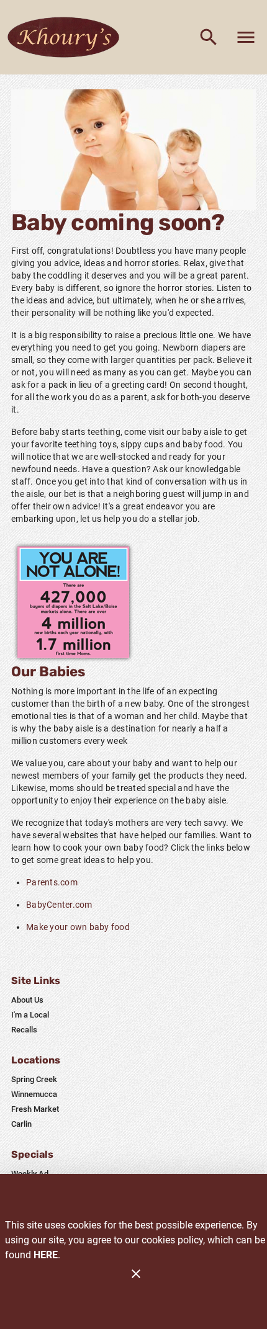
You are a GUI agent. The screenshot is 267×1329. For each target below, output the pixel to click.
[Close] (136, 1274)
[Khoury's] (67, 37)
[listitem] (27, 1000)
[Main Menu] (246, 37)
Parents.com (52, 882)
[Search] (208, 37)
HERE (46, 1255)
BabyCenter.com (59, 905)
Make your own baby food (78, 927)
